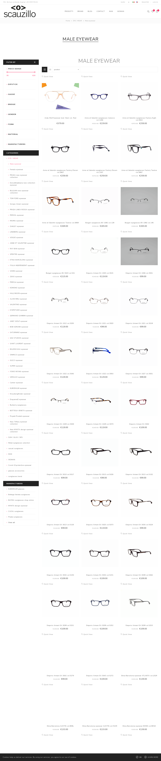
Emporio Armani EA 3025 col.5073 (99, 525)
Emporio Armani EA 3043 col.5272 (99, 676)
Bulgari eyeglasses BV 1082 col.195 (139, 223)
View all (11, 522)
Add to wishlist (60, 94)
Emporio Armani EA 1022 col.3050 (99, 374)
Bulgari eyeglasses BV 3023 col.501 (60, 273)
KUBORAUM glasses (16, 489)
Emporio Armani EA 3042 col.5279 (60, 676)
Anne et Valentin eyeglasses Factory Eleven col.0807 (60, 171)
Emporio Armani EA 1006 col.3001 (139, 273)
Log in (155, 2)
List (50, 69)
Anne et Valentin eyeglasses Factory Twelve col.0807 (139, 171)
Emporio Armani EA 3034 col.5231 (99, 575)
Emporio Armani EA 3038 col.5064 (139, 575)
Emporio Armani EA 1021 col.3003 (99, 323)
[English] (137, 2)
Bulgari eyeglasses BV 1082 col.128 (99, 223)
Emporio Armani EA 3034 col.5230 (60, 575)
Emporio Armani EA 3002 (139, 424)
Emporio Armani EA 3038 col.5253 (139, 625)
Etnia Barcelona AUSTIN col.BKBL (60, 726)
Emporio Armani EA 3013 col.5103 (60, 525)
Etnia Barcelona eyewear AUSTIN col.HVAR (99, 726)
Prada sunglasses (15, 517)
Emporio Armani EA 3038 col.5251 (60, 625)
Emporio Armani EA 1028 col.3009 (60, 424)
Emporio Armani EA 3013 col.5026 (99, 474)
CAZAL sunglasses (15, 511)
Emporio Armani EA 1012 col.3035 (60, 323)
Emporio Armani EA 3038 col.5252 (99, 625)
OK (140, 757)
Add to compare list (56, 94)
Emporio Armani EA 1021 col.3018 (139, 323)
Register (145, 2)
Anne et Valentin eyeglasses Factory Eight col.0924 (139, 119)
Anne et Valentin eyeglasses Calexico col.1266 (100, 119)
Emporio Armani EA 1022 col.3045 (60, 374)
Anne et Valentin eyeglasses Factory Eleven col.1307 (99, 171)
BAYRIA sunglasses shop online (21, 500)
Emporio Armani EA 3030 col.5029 (139, 525)
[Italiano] (133, 2)
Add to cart (65, 94)
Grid (44, 69)
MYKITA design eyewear (18, 506)
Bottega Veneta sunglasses (19, 495)
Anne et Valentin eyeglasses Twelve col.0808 (60, 223)
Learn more (153, 757)
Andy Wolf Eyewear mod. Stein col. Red (60, 118)
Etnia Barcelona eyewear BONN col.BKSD (139, 726)
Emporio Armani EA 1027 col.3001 (139, 374)
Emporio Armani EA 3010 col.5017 (60, 474)
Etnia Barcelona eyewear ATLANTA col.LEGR (139, 676)
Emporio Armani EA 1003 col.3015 (99, 273)
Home (68, 21)
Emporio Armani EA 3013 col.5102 (139, 474)
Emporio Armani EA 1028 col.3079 (99, 424)
